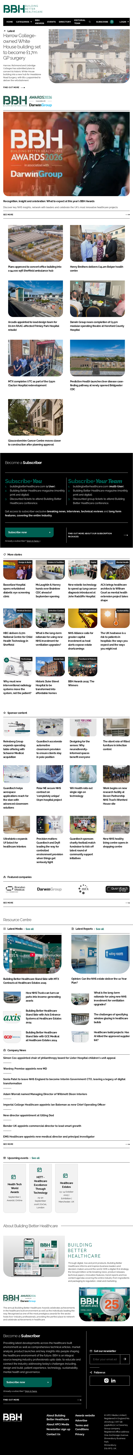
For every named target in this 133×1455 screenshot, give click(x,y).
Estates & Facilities (56, 562)
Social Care (59, 659)
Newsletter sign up (58, 1429)
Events (51, 22)
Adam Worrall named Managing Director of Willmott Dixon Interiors (45, 1094)
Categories (22, 22)
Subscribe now (17, 532)
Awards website (85, 1415)
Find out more (11, 87)
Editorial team (79, 21)
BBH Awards (39, 21)
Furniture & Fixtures (87, 659)
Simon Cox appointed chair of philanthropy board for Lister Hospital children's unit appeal (59, 1057)
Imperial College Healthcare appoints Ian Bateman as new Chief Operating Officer (54, 1104)
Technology (26, 659)
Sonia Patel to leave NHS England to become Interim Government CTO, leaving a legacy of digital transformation (64, 1081)
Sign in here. (33, 541)
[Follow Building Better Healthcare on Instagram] (106, 1381)
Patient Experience (88, 611)
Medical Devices (24, 611)
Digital (93, 562)
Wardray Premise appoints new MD (25, 1068)
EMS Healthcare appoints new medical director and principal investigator (49, 1136)
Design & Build (25, 562)
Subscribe (102, 22)
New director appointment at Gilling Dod (28, 1115)
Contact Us (53, 1434)
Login (123, 22)
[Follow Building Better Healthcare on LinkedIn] (113, 1381)
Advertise (81, 1420)
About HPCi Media (58, 1424)
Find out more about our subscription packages (90, 535)
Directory (65, 22)
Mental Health (122, 562)
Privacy (79, 1434)
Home (9, 22)
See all (30, 929)
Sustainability (123, 611)
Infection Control (56, 611)
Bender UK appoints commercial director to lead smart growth (42, 1125)
